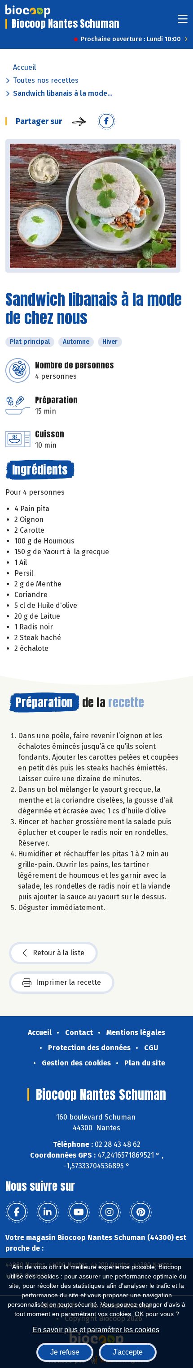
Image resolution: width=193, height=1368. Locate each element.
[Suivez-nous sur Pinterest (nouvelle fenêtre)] (140, 1212)
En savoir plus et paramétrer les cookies (95, 1330)
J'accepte (128, 1352)
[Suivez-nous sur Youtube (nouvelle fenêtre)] (78, 1212)
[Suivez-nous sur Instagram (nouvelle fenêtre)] (109, 1212)
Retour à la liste (58, 953)
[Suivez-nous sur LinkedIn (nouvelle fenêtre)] (47, 1212)
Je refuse (64, 1352)
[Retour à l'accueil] (27, 11)
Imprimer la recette (68, 982)
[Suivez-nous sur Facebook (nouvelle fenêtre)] (16, 1212)
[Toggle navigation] (183, 21)
